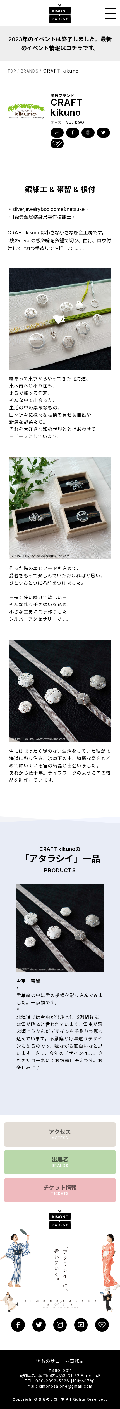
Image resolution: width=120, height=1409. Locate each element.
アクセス (60, 1134)
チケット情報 (60, 1190)
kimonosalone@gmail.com (66, 1386)
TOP (12, 71)
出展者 (60, 1162)
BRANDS (30, 71)
